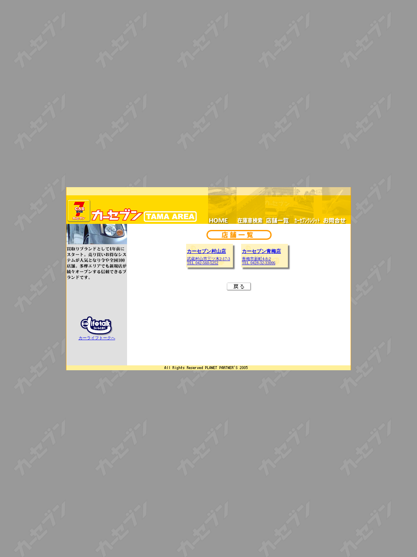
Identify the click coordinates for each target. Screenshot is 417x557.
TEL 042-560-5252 (202, 263)
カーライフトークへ (97, 338)
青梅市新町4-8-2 (256, 258)
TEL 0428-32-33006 (258, 263)
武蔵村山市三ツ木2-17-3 (208, 258)
